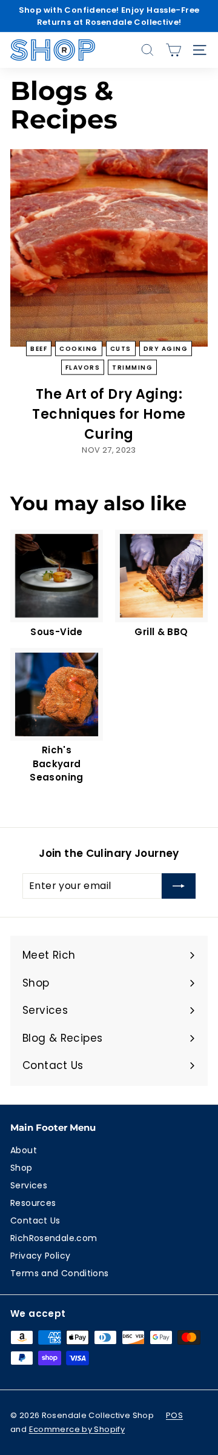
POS (174, 1415)
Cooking (78, 348)
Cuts (120, 348)
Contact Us (35, 1220)
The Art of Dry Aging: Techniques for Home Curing (108, 414)
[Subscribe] (179, 886)
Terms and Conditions (59, 1273)
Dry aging (166, 348)
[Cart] (173, 50)
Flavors (83, 366)
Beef (38, 348)
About (23, 1150)
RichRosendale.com (53, 1238)
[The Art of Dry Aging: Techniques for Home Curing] (109, 248)
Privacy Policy (40, 1256)
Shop (21, 1168)
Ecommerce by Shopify (77, 1429)
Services (28, 1185)
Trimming (132, 366)
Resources (33, 1203)
